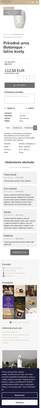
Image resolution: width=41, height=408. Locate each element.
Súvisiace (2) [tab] (17, 128)
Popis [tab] (8, 128)
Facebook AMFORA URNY (15, 273)
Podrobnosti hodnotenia (12, 37)
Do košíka (21, 85)
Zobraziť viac (20, 252)
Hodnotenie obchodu (19, 162)
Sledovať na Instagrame (21, 322)
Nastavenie (20, 395)
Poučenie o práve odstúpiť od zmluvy (15, 340)
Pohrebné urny (25, 113)
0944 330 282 (11, 271)
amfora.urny (10, 276)
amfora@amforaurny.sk (14, 268)
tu (2, 389)
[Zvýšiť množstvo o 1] (32, 78)
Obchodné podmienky (10, 332)
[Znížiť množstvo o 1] (21, 78)
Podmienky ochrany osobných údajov (15, 335)
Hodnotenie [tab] (28, 128)
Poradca (5, 343)
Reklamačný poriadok (10, 337)
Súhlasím (20, 402)
